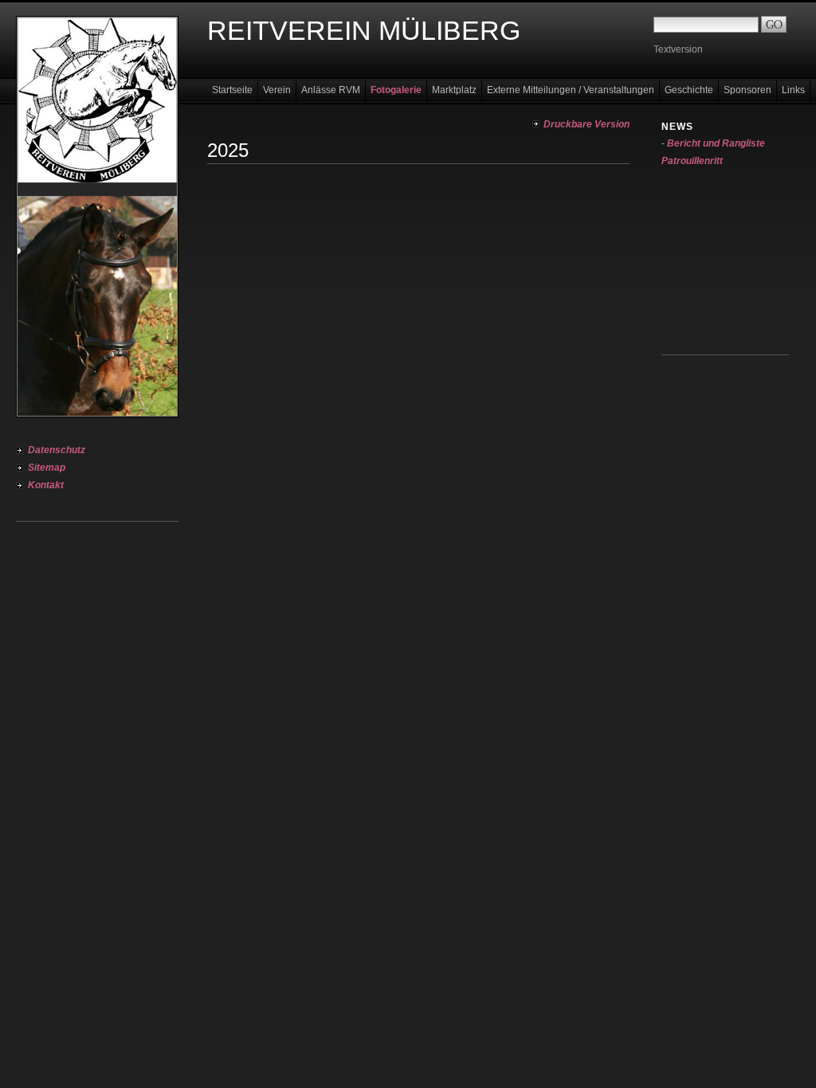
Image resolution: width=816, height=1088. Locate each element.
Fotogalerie (396, 90)
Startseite (232, 90)
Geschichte (689, 90)
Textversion (678, 49)
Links (793, 90)
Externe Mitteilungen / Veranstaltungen (570, 90)
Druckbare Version (586, 124)
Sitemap (46, 467)
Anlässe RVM (330, 90)
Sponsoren (747, 90)
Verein (277, 90)
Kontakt (46, 485)
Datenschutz (56, 450)
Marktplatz (454, 90)
